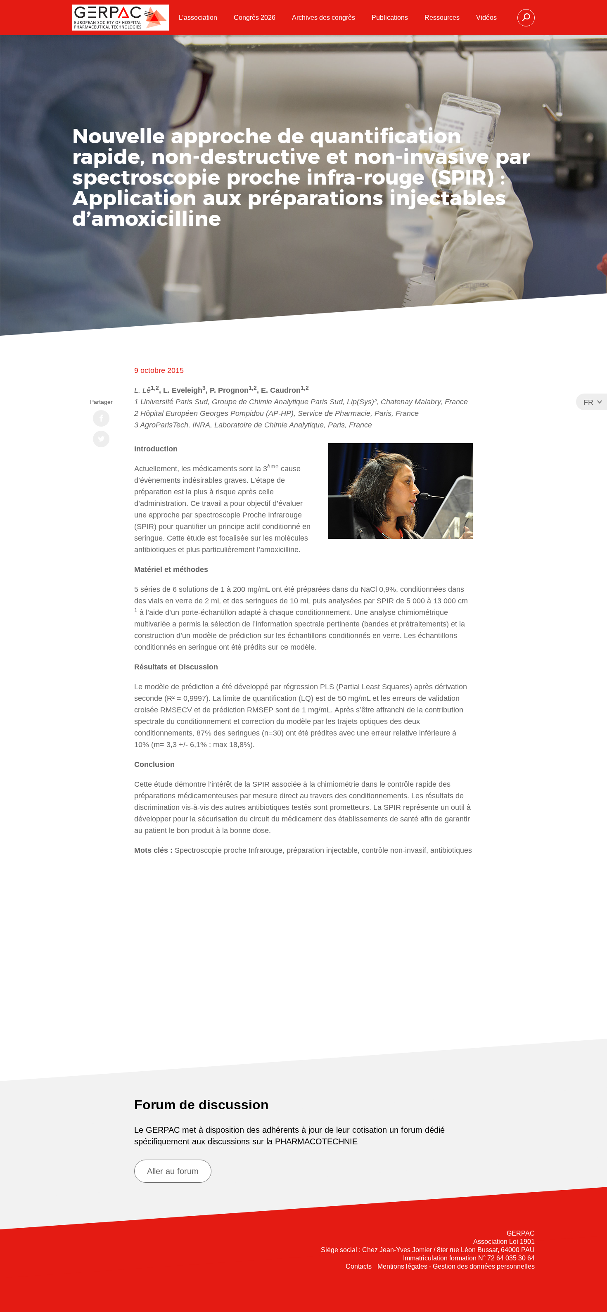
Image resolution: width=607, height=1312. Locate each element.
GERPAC (120, 18)
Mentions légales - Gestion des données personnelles (456, 1266)
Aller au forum (173, 1171)
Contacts (359, 1266)
